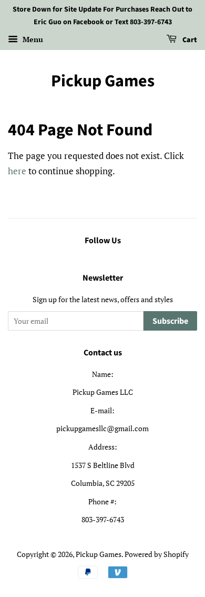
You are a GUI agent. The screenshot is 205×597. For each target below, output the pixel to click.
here (17, 171)
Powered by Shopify (157, 554)
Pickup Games (103, 81)
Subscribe (170, 321)
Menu (31, 39)
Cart (189, 40)
